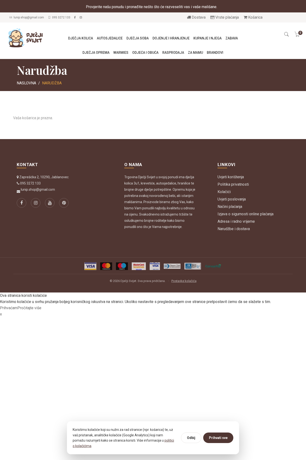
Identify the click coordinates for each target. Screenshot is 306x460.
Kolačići (224, 191)
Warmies (120, 52)
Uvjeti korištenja (231, 177)
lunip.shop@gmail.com (29, 17)
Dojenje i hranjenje (171, 38)
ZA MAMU (195, 52)
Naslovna (26, 83)
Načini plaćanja (230, 206)
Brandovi (215, 52)
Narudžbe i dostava (234, 229)
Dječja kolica (80, 38)
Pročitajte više (29, 308)
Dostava (198, 17)
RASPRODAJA (173, 52)
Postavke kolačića (184, 281)
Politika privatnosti (233, 184)
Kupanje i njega (207, 38)
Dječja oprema (95, 52)
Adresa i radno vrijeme (236, 221)
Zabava (231, 38)
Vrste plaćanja (226, 17)
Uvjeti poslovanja (232, 199)
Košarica (254, 17)
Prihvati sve (218, 438)
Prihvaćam (8, 308)
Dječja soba (137, 38)
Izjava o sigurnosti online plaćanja (245, 214)
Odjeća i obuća (145, 52)
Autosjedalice (110, 38)
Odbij (191, 438)
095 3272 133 (61, 17)
